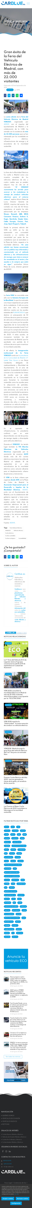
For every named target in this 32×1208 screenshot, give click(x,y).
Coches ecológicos (10, 538)
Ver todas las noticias (13, 1056)
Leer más (16, 1194)
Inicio (6, 24)
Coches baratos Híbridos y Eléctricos (12, 1142)
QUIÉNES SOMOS (8, 1115)
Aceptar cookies (8, 1198)
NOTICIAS (5, 1124)
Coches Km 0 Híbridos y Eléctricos (12, 1139)
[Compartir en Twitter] (9, 95)
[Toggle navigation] (28, 4)
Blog (11, 24)
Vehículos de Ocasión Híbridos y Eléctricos (14, 1137)
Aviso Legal (8, 1183)
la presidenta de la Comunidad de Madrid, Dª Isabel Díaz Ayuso (16, 358)
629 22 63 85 (7, 1160)
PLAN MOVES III (19, 312)
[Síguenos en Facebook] (2, 1151)
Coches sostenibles (10, 535)
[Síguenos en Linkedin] (9, 1151)
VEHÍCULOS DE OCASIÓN (11, 1118)
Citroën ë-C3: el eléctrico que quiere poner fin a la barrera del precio (18, 1034)
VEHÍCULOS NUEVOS (9, 1121)
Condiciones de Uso (20, 1183)
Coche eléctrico (9, 533)
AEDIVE (6, 124)
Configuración (16, 1203)
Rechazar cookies (22, 1198)
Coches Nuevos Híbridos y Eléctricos (12, 1134)
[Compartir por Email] (21, 95)
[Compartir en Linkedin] (13, 95)
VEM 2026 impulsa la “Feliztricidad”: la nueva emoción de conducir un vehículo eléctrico (16, 723)
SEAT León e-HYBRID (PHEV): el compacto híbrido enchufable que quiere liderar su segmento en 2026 (19, 994)
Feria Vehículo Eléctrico (16, 528)
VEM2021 (7, 530)
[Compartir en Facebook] (5, 95)
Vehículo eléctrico (18, 530)
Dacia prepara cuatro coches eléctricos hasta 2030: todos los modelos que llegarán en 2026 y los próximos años (19, 980)
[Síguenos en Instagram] (6, 1151)
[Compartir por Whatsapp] (17, 95)
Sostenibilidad (22, 538)
